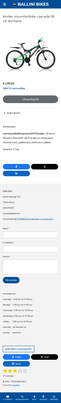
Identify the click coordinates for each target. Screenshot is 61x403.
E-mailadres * (8, 242)
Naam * (6, 228)
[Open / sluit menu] (4, 4)
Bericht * (7, 256)
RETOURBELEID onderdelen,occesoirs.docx (33, 219)
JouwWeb (15, 385)
